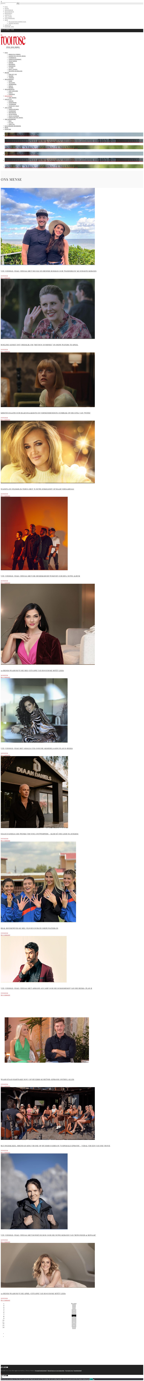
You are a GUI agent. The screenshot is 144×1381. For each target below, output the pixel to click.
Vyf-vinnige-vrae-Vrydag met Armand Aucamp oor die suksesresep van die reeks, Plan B (46, 988)
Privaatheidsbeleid (41, 1370)
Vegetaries (13, 61)
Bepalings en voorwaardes (56, 1370)
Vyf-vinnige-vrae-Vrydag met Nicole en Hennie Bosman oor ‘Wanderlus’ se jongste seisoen (48, 271)
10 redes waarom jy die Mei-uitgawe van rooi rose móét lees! (32, 670)
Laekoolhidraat (15, 59)
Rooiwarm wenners (13, 126)
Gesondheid (9, 11)
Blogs (11, 122)
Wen (6, 20)
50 (74, 1322)
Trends (11, 77)
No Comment (5, 278)
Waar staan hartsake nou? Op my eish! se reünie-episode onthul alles (37, 1079)
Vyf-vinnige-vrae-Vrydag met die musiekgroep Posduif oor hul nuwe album (40, 576)
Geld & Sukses (14, 116)
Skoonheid (9, 10)
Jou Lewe (8, 16)
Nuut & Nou (13, 69)
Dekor (11, 101)
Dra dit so (13, 74)
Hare (10, 81)
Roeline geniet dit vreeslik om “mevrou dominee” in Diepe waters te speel (39, 345)
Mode (7, 8)
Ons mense (12, 97)
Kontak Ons (9, 26)
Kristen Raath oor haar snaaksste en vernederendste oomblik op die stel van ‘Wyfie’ (46, 413)
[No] (93, 1379)
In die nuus (13, 114)
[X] (2, 1367)
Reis (10, 121)
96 (74, 1325)
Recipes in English (15, 71)
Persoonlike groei (16, 117)
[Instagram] (6, 1367)
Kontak (8, 129)
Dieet (11, 92)
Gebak (11, 62)
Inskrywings (14, 23)
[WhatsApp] (4, 1367)
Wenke (11, 76)
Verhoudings (14, 109)
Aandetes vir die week (17, 56)
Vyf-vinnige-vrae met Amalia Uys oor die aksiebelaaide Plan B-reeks (37, 748)
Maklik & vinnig (15, 54)
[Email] (7, 1367)
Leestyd (8, 25)
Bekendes (8, 13)
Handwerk (13, 102)
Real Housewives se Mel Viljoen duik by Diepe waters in (29, 928)
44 (74, 1311)
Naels (11, 86)
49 (74, 1320)
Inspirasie (12, 112)
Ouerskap (12, 111)
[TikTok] (1, 1367)
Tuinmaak (12, 104)
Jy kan (11, 67)
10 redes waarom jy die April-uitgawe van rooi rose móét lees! (33, 1293)
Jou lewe (8, 107)
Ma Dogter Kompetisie (17, 21)
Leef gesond (13, 91)
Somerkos (12, 57)
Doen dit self (14, 106)
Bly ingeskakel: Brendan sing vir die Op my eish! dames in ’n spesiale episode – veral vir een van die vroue (55, 1146)
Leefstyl (8, 15)
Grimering (12, 84)
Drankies (12, 66)
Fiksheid (12, 94)
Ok (91, 1379)
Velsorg (12, 82)
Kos (6, 6)
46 (74, 1314)
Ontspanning (10, 18)
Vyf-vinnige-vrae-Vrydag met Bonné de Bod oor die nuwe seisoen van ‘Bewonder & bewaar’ (48, 1235)
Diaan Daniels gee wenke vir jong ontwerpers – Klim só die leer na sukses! (39, 834)
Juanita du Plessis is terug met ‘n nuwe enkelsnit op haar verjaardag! (37, 489)
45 (74, 1313)
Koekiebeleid (78, 1370)
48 (74, 1318)
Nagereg (12, 64)
